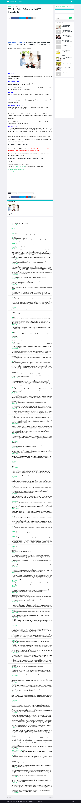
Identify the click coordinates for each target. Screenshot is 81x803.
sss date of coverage (31, 193)
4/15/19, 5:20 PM (15, 592)
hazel (13, 477)
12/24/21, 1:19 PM (15, 727)
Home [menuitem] (20, 1)
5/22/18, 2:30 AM (15, 453)
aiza (12, 462)
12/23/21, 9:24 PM (15, 712)
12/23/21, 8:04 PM (15, 700)
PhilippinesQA (12, 2)
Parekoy (13, 233)
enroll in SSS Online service (18, 166)
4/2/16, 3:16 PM (14, 224)
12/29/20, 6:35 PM (15, 642)
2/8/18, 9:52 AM (15, 311)
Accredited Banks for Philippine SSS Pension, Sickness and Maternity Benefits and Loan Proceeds (66, 53)
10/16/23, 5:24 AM (15, 792)
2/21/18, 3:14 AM (15, 371)
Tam (12, 317)
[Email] (32, 18)
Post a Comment (11, 793)
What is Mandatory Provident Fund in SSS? (66, 63)
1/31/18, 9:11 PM (15, 289)
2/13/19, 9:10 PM (15, 485)
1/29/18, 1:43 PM (15, 263)
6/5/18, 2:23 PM (14, 461)
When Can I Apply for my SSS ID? (16, 169)
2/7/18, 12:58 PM (15, 296)
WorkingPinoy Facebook (37, 801)
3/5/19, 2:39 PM (14, 500)
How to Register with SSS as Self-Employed (18, 171)
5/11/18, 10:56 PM (15, 415)
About (30, 801)
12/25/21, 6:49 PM (15, 748)
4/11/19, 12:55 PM (15, 552)
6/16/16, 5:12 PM (15, 236)
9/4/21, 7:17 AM (15, 691)
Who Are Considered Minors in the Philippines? (67, 36)
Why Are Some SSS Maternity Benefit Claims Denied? (67, 69)
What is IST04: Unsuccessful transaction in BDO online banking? (67, 47)
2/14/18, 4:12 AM (15, 337)
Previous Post (10, 797)
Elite (12, 610)
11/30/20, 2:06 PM (15, 625)
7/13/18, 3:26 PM (15, 476)
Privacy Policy (25, 801)
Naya (12, 554)
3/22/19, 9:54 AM (15, 525)
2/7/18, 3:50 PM (14, 307)
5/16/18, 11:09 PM (15, 447)
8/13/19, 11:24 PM (15, 612)
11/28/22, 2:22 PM (15, 767)
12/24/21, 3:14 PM (15, 735)
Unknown (13, 222)
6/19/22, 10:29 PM (15, 760)
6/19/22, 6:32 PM (15, 753)
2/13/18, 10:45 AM (15, 316)
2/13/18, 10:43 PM (15, 331)
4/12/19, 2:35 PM (15, 580)
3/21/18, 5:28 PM (15, 408)
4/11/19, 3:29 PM (15, 561)
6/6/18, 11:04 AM (15, 467)
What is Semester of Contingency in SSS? (66, 26)
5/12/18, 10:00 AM (15, 423)
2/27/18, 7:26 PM (15, 400)
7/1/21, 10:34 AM (15, 675)
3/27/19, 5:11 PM (15, 535)
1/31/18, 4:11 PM (15, 278)
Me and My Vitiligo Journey (17, 750)
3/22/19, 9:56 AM (15, 530)
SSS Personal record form (23, 564)
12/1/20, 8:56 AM (15, 639)
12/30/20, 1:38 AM (15, 652)
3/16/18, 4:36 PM (15, 403)
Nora (12, 237)
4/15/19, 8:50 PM (15, 609)
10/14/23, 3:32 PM (15, 782)
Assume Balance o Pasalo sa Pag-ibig (63, 6)
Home (9, 6)
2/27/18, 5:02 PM (15, 386)
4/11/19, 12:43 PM (15, 549)
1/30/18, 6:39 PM (15, 274)
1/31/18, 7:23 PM (15, 284)
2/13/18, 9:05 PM (15, 324)
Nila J (13, 619)
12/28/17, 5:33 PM (15, 247)
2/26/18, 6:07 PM (15, 377)
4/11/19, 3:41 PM (15, 572)
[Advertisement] (30, 30)
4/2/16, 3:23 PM (14, 228)
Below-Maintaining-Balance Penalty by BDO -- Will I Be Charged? (67, 41)
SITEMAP (58, 11)
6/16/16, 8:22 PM (15, 242)
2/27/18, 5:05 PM (15, 392)
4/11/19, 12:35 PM (15, 545)
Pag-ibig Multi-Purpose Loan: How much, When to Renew (67, 74)
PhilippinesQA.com (11, 801)
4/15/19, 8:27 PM (15, 601)
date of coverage (15, 6)
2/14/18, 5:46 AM (15, 341)
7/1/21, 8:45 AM (15, 667)
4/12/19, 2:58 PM (15, 585)
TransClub (13, 455)
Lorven (13, 259)
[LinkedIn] (29, 18)
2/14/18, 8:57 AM (15, 348)
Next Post (51, 797)
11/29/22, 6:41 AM (15, 776)
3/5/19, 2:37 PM (14, 493)
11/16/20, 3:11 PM (15, 617)
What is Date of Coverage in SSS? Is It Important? (12, 213)
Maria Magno (14, 501)
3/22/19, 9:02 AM (15, 515)
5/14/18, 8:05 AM (15, 441)
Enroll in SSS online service (17, 239)
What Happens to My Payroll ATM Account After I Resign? (67, 31)
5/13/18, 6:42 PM (15, 433)
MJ (12, 693)
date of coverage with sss (22, 193)
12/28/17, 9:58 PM (15, 258)
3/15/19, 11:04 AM (15, 508)
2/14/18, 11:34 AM (15, 355)
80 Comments (22, 15)
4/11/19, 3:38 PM (15, 566)
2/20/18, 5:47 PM (15, 360)
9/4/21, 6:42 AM (15, 682)
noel (12, 291)
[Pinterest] (27, 18)
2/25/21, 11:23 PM (15, 664)
